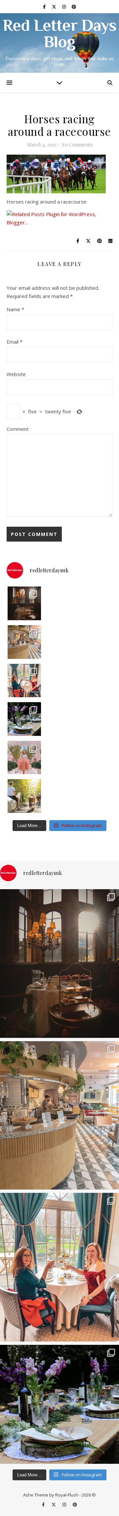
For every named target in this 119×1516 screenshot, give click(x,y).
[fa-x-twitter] (54, 7)
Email (14, 341)
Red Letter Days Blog (59, 35)
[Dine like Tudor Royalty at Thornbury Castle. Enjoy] (24, 603)
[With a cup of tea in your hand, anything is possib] (24, 681)
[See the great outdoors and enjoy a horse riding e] (24, 796)
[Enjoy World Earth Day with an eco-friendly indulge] (24, 719)
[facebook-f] (45, 7)
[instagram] (64, 7)
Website (16, 374)
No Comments (77, 144)
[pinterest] (74, 7)
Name (15, 309)
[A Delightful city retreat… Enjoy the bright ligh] (24, 642)
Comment (18, 429)
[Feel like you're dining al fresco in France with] (24, 758)
